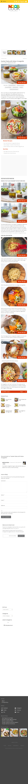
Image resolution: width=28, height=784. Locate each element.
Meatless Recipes (20, 85)
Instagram (18, 708)
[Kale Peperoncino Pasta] (9, 52)
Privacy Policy (5, 702)
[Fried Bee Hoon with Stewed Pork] (23, 732)
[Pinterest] (20, 1)
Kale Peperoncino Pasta (7, 718)
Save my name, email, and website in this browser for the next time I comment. (13, 513)
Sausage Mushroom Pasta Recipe (11, 151)
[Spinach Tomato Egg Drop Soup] (14, 52)
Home (5, 745)
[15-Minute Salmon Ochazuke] (23, 52)
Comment (3, 480)
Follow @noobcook (9, 625)
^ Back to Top (14, 742)
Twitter (5, 710)
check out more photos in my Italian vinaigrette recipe (13, 233)
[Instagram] (18, 1)
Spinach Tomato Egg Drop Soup (9, 719)
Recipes (21, 87)
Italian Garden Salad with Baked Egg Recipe (14, 146)
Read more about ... (14, 528)
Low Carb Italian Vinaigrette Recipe (12, 143)
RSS (4, 712)
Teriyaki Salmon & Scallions (8, 723)
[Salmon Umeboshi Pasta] (19, 52)
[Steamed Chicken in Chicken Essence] (5, 732)
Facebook (5, 708)
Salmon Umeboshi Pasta (7, 720)
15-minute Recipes (12, 85)
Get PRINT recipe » (6, 391)
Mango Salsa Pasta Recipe (10, 153)
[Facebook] (14, 1)
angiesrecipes (5, 462)
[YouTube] (22, 1)
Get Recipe (22, 82)
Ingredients (15, 745)
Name (2, 495)
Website (3, 505)
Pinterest (18, 710)
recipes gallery (21, 527)
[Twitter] (16, 1)
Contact (22, 745)
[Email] (26, 1)
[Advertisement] (15, 14)
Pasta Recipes (15, 87)
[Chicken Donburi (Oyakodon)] (14, 732)
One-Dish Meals (8, 87)
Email (2, 500)
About (3, 700)
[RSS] (24, 1)
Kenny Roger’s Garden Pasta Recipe (12, 144)
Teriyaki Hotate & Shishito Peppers (10, 722)
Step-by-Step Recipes (14, 89)
